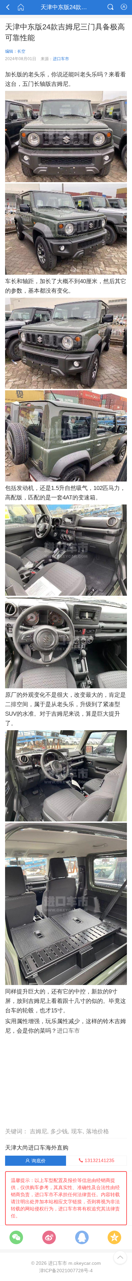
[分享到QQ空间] (114, 1237)
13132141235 (96, 1160)
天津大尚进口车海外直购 (36, 1147)
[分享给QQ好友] (82, 1237)
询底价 (35, 1160)
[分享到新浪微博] (49, 1237)
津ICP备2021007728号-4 (66, 1270)
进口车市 (61, 58)
